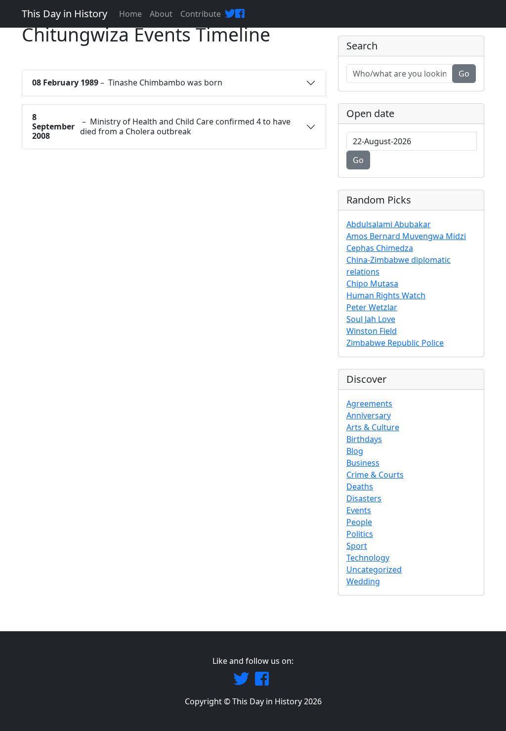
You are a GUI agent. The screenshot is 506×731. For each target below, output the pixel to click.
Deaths (359, 486)
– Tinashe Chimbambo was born (127, 82)
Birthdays (364, 439)
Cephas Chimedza (379, 248)
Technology (367, 557)
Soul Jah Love (370, 319)
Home (130, 13)
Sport (356, 545)
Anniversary (368, 415)
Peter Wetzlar (371, 307)
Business (363, 462)
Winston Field (371, 330)
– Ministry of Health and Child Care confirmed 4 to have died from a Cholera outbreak (161, 126)
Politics (359, 533)
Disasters (363, 498)
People (359, 522)
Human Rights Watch (385, 295)
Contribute (200, 13)
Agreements (369, 403)
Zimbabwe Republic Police (395, 342)
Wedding (363, 581)
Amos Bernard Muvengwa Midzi (406, 236)
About (161, 13)
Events (358, 510)
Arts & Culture (372, 427)
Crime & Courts (375, 474)
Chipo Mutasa (372, 283)
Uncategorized (374, 569)
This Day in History (64, 13)
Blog (354, 451)
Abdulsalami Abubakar (388, 224)
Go (464, 73)
